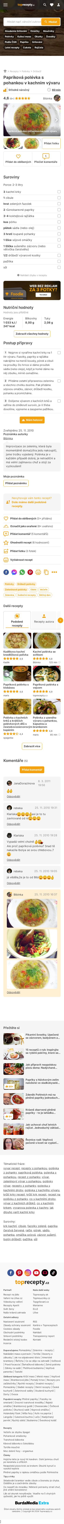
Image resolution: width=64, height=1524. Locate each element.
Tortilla (36, 1353)
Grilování (37, 42)
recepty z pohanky (24, 1185)
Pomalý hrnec (38, 1380)
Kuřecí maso (24, 36)
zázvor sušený (46, 1234)
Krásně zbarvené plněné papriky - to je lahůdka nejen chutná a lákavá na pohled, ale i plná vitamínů (42, 1114)
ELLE (35, 1309)
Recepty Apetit (11, 1305)
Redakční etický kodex (15, 1339)
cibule (22, 1226)
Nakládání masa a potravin (17, 1353)
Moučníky (48, 31)
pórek (37, 1230)
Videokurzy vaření (13, 1301)
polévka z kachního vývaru (42, 1190)
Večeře (43, 589)
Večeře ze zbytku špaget (16, 1432)
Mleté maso (43, 1376)
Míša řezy (27, 1413)
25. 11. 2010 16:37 (45, 894)
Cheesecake (41, 1406)
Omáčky (35, 31)
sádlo (45, 1230)
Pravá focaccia (12, 1364)
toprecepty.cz (40, 695)
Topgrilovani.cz (41, 1301)
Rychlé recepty (26, 1383)
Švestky (50, 36)
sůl (35, 1239)
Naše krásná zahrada (14, 1312)
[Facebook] (10, 1272)
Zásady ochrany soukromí (17, 1325)
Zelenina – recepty (43, 1350)
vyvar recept (11, 1168)
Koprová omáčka (40, 1409)
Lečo (37, 1417)
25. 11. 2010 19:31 (46, 807)
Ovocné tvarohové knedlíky (29, 1402)
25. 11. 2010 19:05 (45, 871)
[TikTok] (53, 1272)
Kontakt (37, 1339)
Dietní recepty (42, 1387)
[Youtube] (36, 1272)
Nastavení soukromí (13, 1321)
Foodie (36, 1328)
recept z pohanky (29, 1177)
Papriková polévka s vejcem (45, 686)
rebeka (18, 808)
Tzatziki (18, 1371)
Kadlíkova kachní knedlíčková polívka (15, 653)
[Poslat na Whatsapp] (22, 572)
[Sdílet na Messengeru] (14, 572)
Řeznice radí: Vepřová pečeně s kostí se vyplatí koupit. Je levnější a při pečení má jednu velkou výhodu (41, 1146)
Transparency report (44, 1336)
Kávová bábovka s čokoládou (18, 1443)
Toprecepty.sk (40, 1294)
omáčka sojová (26, 1234)
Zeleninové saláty (24, 1390)
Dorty (6, 1394)
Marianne (38, 1305)
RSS (35, 1321)
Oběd (33, 589)
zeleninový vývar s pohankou (22, 1181)
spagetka (8, 737)
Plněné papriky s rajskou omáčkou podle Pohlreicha (30, 1472)
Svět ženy (8, 1309)
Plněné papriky (30, 1399)
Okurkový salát (21, 1409)
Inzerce (7, 1343)
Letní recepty (12, 47)
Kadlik (6, 662)
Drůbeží (37, 71)
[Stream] (44, 1272)
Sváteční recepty (27, 595)
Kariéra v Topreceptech (45, 1325)
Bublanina (32, 1420)
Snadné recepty (44, 1383)
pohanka (9, 1234)
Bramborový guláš (22, 1406)
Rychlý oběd (18, 1420)
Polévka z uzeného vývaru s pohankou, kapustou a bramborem (45, 722)
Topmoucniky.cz (41, 1298)
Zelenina (9, 595)
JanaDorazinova (24, 783)
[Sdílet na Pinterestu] (30, 572)
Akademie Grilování (16, 31)
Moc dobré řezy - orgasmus (18, 1451)
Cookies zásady (11, 1328)
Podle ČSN (11, 42)
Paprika (24, 42)
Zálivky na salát (13, 1368)
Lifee (35, 1312)
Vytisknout (38, 572)
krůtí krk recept (36, 1194)
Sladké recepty (25, 1387)
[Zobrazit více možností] (54, 572)
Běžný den (45, 595)
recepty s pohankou (34, 1168)
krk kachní (10, 1226)
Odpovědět (13, 796)
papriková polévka (30, 1172)
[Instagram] (27, 1272)
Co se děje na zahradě (37, 1360)
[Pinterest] (19, 1272)
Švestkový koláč (47, 1420)
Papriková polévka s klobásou (16, 686)
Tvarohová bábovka (13, 1439)
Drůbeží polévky (26, 584)
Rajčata (39, 47)
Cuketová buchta (24, 1417)
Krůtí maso (29, 1376)
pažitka (27, 1239)
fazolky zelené (36, 1226)
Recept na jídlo (11, 1294)
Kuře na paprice (43, 1413)
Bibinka (47, 98)
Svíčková (56, 1360)
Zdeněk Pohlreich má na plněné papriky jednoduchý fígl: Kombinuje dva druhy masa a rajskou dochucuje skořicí (42, 1101)
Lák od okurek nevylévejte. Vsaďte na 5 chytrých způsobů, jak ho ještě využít (29, 1495)
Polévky (9, 36)
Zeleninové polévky (16, 589)
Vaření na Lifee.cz (12, 1298)
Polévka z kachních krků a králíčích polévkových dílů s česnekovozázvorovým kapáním (17, 724)
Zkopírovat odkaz (46, 572)
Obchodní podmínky (14, 1332)
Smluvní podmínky (13, 1336)
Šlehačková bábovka (33, 1364)
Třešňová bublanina (33, 1368)
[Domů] (5, 71)
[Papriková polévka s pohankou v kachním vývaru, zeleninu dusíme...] (32, 943)
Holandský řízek (11, 1413)
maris (6, 695)
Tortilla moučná (11, 1447)
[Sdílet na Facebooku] (6, 572)
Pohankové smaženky (14, 1436)
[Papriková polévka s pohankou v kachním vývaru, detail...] (32, 974)
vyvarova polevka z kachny (30, 1207)
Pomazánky (25, 1350)
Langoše (7, 1417)
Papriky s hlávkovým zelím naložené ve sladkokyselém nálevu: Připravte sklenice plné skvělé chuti (43, 1084)
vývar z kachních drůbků (19, 1203)
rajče (29, 1230)
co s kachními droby (42, 1199)
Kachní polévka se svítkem (44, 653)
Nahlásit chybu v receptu (33, 275)
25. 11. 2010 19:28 (45, 835)
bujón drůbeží (12, 1239)
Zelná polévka (53, 1364)
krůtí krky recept (14, 1194)
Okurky (39, 36)
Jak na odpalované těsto (27, 1357)
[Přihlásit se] (59, 5)
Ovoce (14, 1394)
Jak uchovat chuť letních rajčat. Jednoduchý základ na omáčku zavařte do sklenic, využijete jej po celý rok (43, 1131)
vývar (45, 1177)
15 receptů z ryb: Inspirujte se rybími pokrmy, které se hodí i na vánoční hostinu (42, 1053)
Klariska (19, 835)
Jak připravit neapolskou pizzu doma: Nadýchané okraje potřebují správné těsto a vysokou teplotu (41, 1069)
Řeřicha (19, 1360)
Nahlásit (37, 1332)
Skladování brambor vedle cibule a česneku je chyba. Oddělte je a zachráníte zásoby (31, 1482)
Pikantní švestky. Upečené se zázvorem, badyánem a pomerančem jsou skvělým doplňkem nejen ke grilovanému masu (42, 1041)
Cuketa (27, 47)
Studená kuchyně (44, 1390)
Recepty (14, 71)
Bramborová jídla (20, 1380)
